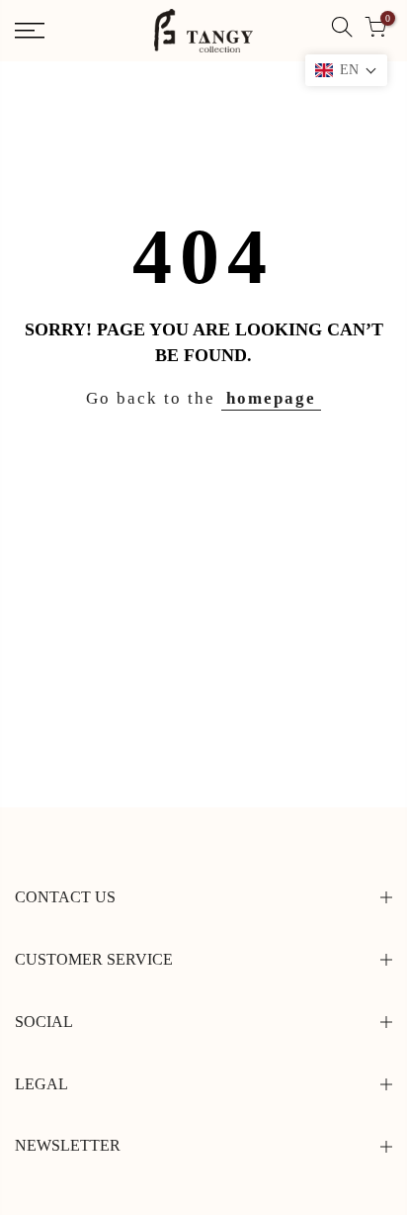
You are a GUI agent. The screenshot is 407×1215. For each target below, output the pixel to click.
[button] (346, 70)
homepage (271, 398)
